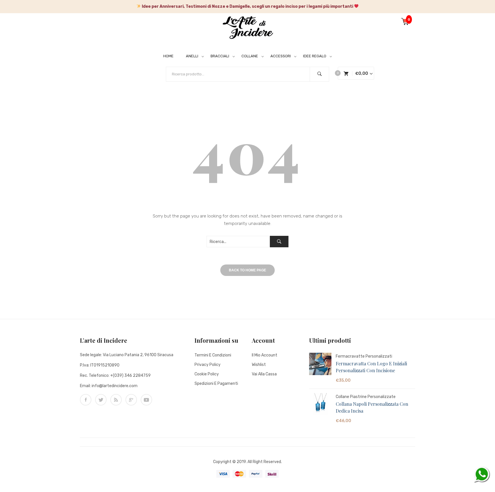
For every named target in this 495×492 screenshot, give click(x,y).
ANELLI (192, 56)
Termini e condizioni (213, 355)
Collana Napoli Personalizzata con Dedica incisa (372, 407)
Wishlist (259, 364)
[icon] (85, 399)
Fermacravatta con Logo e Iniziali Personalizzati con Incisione (371, 366)
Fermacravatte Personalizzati (364, 356)
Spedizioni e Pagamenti (216, 383)
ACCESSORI (280, 56)
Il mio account (264, 355)
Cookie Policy (207, 374)
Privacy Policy (208, 364)
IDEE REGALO (314, 56)
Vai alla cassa (264, 374)
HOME (168, 56)
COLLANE (249, 56)
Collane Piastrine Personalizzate (366, 396)
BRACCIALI (220, 56)
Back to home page (247, 270)
